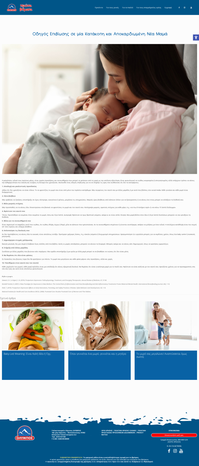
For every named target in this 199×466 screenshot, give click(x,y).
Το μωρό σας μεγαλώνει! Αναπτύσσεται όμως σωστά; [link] (161, 355)
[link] (196, 37)
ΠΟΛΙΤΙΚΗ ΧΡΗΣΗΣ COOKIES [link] (125, 430)
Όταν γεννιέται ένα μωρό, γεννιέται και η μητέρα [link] (98, 353)
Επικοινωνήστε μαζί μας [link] (174, 435)
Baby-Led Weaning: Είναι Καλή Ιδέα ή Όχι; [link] (27, 353)
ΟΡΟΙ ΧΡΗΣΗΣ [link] (106, 430)
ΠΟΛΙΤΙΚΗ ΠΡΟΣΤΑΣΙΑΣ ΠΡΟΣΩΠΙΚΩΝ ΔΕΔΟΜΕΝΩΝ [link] (123, 431)
